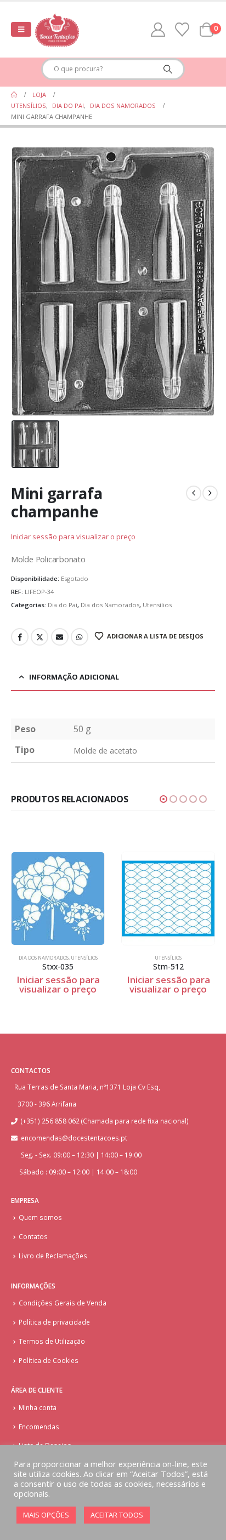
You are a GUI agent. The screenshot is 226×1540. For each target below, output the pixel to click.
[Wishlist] (182, 29)
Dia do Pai (62, 605)
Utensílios (157, 605)
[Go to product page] (58, 898)
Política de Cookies (48, 1360)
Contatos (33, 1236)
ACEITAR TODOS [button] (117, 1515)
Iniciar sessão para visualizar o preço (73, 536)
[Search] (167, 69)
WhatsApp (79, 637)
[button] (21, 29)
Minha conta (37, 1407)
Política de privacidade (54, 1321)
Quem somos (40, 1217)
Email (60, 637)
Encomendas (39, 1426)
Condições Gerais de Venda (62, 1302)
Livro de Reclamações (53, 1255)
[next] (210, 493)
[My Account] (158, 29)
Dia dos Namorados (110, 605)
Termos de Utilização (52, 1341)
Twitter (39, 637)
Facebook (20, 637)
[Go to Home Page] (14, 94)
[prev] (193, 493)
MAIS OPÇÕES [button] (46, 1515)
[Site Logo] (57, 30)
